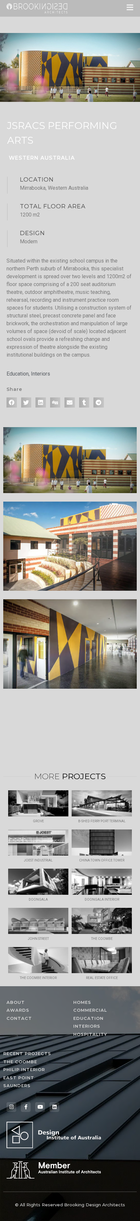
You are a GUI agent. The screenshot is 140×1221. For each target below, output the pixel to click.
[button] (12, 402)
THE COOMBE (102, 938)
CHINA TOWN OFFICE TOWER (101, 860)
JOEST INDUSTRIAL (38, 860)
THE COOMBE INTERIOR (38, 978)
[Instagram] (11, 1107)
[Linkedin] (54, 1107)
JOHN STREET (38, 938)
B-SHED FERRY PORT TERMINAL (102, 821)
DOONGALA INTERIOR (102, 899)
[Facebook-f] (26, 1107)
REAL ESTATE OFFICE (102, 978)
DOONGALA (38, 899)
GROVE (38, 821)
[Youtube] (40, 1107)
